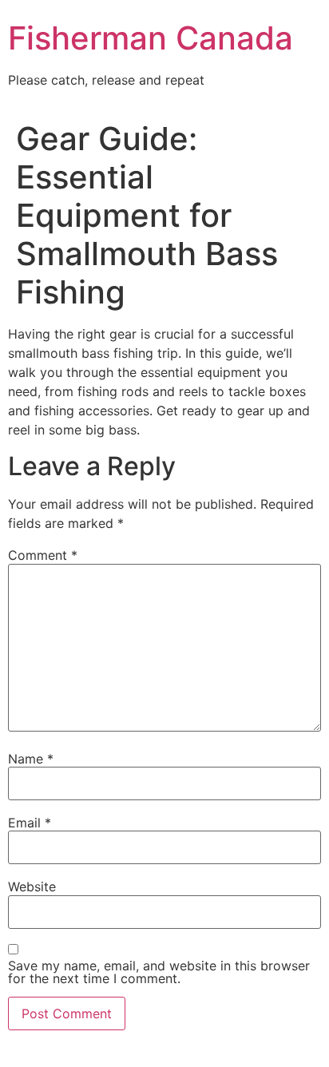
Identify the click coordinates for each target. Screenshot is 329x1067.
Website (32, 886)
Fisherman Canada (150, 38)
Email (29, 822)
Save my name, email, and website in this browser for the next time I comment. (159, 972)
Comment (42, 555)
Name (31, 758)
